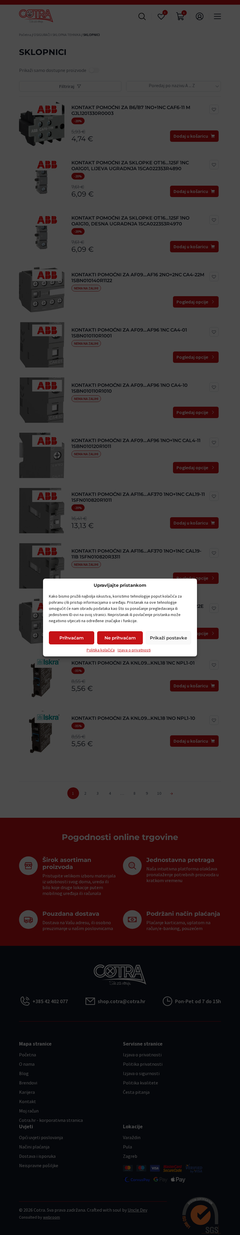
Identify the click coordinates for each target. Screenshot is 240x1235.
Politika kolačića (101, 650)
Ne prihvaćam (120, 638)
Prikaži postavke (168, 638)
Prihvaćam (71, 638)
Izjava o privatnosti (134, 650)
